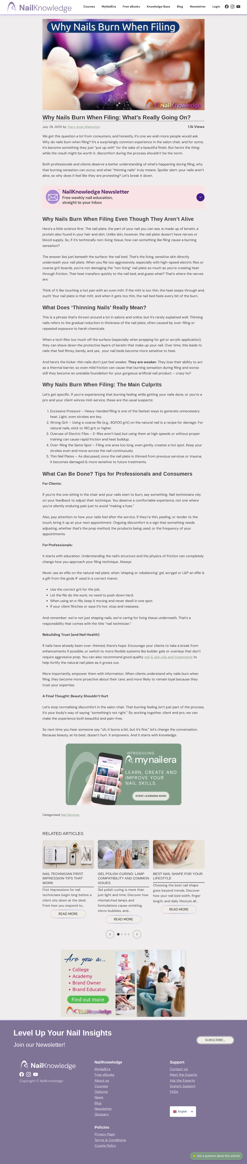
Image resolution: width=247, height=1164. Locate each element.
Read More (72, 914)
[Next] (137, 934)
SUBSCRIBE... (215, 1040)
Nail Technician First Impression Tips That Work (62, 878)
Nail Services (70, 815)
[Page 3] (125, 934)
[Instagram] (232, 7)
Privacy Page (105, 1134)
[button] (123, 197)
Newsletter (103, 1108)
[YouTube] (238, 7)
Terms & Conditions (110, 1140)
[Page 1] (118, 934)
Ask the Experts (182, 1080)
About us (102, 1080)
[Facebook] (227, 7)
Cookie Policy (105, 1145)
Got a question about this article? (216, 1156)
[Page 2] (122, 934)
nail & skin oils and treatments (168, 657)
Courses (101, 1086)
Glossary (102, 1114)
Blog (98, 1103)
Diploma (101, 1091)
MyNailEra (102, 1069)
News (99, 1097)
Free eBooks (104, 1074)
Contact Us (179, 1069)
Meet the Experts (183, 1074)
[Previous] (110, 934)
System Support (182, 1086)
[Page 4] (129, 934)
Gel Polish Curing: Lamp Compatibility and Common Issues (123, 878)
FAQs (174, 1091)
